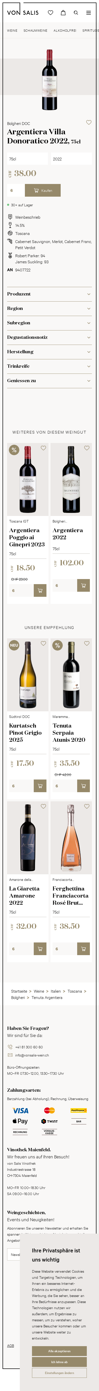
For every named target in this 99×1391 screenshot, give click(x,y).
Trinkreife (18, 366)
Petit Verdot (25, 247)
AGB (10, 1345)
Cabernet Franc (77, 241)
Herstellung (20, 352)
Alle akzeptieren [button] (59, 1351)
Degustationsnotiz (27, 337)
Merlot (57, 241)
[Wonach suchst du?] (76, 13)
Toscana (22, 233)
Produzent (19, 294)
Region (15, 308)
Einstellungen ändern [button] (59, 1373)
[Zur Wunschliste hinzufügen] (89, 122)
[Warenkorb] (63, 13)
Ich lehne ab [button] (59, 1362)
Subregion (18, 323)
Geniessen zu (21, 381)
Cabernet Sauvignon (32, 241)
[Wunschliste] (50, 13)
